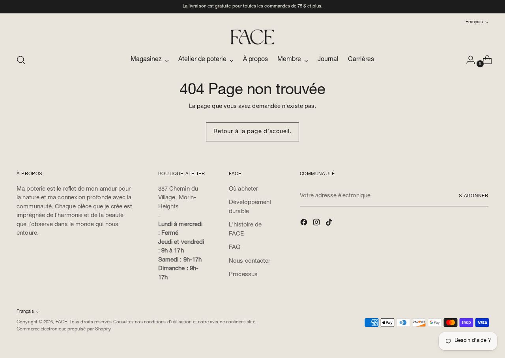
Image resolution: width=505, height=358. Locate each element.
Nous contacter (249, 261)
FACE (61, 322)
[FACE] (252, 37)
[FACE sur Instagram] (317, 224)
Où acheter (243, 189)
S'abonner (473, 196)
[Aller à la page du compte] (467, 60)
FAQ (234, 247)
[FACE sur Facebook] (304, 224)
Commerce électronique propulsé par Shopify (64, 329)
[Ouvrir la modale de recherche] (21, 60)
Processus (243, 275)
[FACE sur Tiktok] (330, 224)
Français (474, 22)
